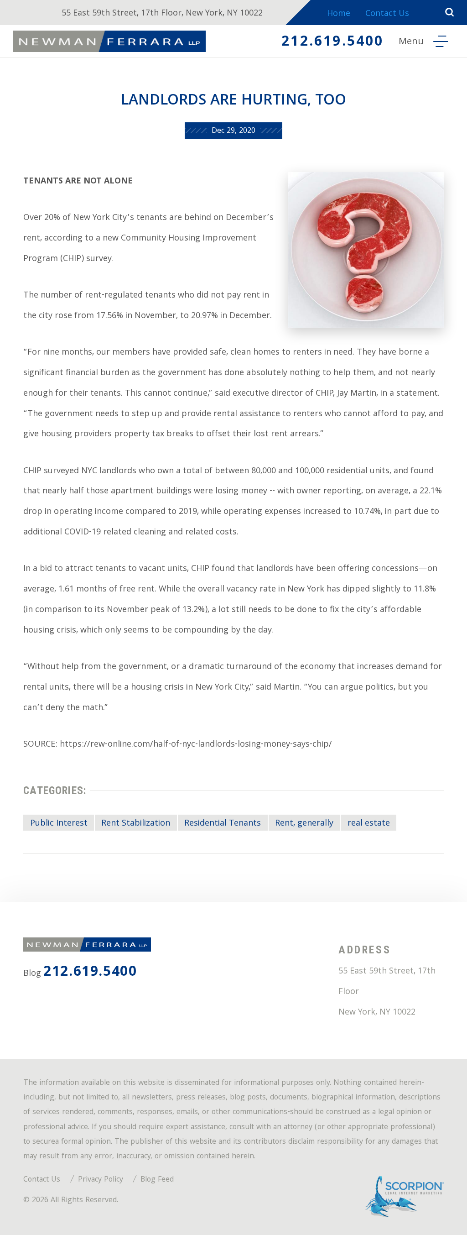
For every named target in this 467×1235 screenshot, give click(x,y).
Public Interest (59, 824)
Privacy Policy (100, 1180)
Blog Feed (157, 1180)
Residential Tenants (222, 824)
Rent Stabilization (135, 824)
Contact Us (387, 14)
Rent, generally (304, 824)
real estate (369, 824)
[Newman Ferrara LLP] (109, 41)
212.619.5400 (332, 42)
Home (338, 14)
